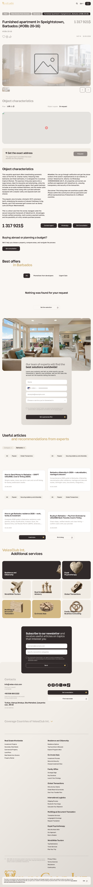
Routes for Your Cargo (54, 804)
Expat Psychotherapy (56, 826)
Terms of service (53, 862)
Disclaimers (51, 864)
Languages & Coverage (54, 818)
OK (84, 881)
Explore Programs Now (54, 749)
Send (46, 665)
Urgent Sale (63, 275)
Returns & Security (53, 761)
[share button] (10, 37)
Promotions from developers (43, 275)
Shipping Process (53, 801)
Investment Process (54, 758)
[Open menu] (88, 3)
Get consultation (11, 248)
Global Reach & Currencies (56, 789)
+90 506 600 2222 (12, 694)
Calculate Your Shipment (55, 807)
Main (5, 14)
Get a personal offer (46, 417)
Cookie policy (52, 867)
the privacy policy (32, 660)
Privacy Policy (52, 859)
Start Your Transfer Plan (55, 792)
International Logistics (57, 798)
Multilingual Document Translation (61, 812)
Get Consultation (81, 225)
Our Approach (52, 832)
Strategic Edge (52, 772)
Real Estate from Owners (12, 755)
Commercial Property (11, 749)
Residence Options (53, 744)
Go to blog (60, 537)
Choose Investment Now (55, 764)
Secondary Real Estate (11, 747)
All (27, 275)
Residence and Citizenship (58, 741)
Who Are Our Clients (54, 787)
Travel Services (52, 846)
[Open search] (77, 4)
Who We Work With (53, 829)
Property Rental (9, 758)
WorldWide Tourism (56, 840)
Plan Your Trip (52, 849)
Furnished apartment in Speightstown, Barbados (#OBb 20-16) (66, 14)
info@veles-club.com (13, 684)
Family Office (53, 769)
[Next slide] (88, 89)
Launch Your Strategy (54, 778)
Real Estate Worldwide (14, 741)
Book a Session (52, 835)
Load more (31, 537)
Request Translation (54, 821)
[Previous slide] (82, 89)
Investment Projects (11, 744)
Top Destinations (53, 844)
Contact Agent (48, 225)
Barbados (36, 14)
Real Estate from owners (20, 14)
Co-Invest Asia (53, 755)
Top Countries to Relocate (55, 747)
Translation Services (54, 815)
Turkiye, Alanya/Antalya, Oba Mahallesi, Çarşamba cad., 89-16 (25, 704)
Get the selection (46, 307)
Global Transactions (56, 783)
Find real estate (68, 699)
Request (80, 154)
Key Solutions (52, 775)
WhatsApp (64, 225)
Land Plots (8, 752)
